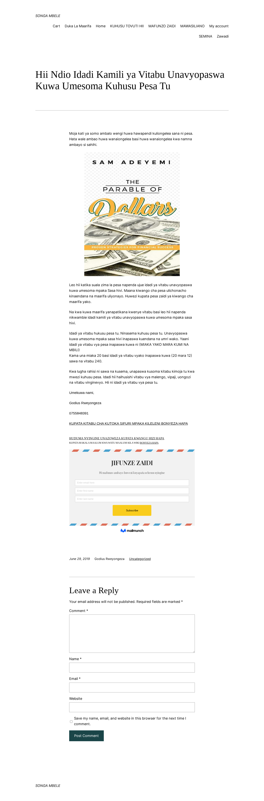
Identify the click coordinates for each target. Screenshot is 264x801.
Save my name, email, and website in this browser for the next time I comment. (130, 721)
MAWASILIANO (192, 26)
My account (219, 26)
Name (75, 659)
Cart (56, 26)
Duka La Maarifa (78, 26)
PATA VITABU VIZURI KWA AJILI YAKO (109, 6)
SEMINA (205, 36)
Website (75, 699)
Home (101, 26)
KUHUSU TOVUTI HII (127, 26)
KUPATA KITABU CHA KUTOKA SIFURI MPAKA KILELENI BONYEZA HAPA (128, 423)
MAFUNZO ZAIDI (162, 26)
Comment (78, 611)
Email (75, 679)
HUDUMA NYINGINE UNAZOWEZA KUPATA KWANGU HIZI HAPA (116, 438)
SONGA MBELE (47, 16)
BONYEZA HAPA (149, 443)
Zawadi (223, 36)
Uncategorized (140, 559)
